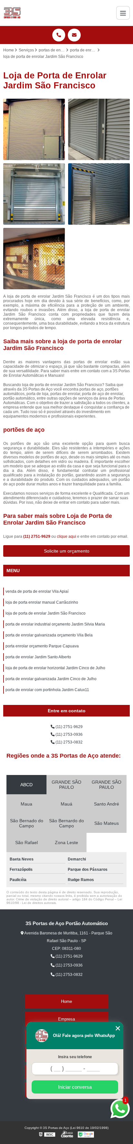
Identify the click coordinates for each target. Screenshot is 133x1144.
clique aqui (66, 536)
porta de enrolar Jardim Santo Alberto (38, 657)
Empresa (66, 1019)
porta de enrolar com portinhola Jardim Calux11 (47, 690)
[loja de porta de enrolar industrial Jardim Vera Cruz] (34, 194)
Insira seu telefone (75, 1057)
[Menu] (123, 13)
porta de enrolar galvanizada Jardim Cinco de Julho (51, 679)
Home (66, 1001)
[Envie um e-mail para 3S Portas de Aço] (74, 35)
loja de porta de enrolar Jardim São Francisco (45, 613)
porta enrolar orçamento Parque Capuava (42, 646)
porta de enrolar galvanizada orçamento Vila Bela (49, 635)
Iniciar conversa (75, 1087)
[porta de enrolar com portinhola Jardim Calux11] (34, 129)
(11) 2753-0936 (69, 734)
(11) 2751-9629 (37, 536)
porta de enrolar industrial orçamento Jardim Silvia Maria (55, 624)
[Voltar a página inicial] (12, 12)
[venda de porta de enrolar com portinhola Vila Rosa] (99, 194)
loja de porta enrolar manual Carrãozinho (41, 602)
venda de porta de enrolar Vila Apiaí (36, 591)
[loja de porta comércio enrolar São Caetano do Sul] (34, 258)
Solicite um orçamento (66, 551)
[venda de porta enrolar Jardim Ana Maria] (99, 129)
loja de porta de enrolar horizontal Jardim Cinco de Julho (55, 668)
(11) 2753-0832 (69, 742)
